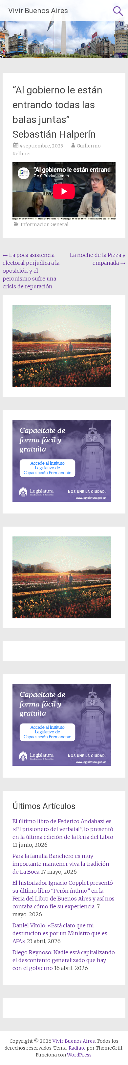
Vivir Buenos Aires (38, 11)
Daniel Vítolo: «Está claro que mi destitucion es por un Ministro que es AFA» (59, 933)
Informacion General (45, 224)
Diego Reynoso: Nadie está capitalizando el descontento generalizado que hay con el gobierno (63, 960)
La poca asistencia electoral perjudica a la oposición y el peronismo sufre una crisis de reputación (31, 271)
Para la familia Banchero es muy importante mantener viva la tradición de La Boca (60, 864)
